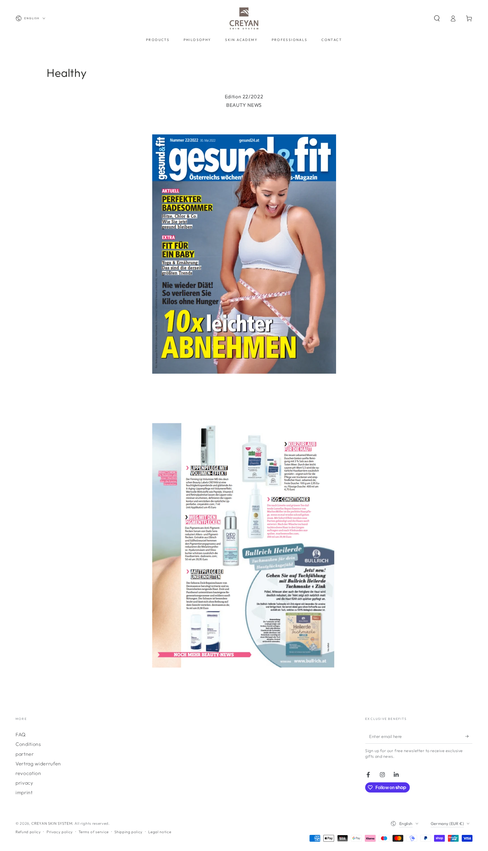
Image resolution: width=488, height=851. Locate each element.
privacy (24, 783)
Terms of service (94, 832)
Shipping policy (128, 832)
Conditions (28, 744)
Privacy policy (60, 832)
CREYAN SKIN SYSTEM (51, 823)
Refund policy (28, 832)
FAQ (21, 734)
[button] (437, 18)
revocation (28, 773)
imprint (24, 792)
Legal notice (159, 832)
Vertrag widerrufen (38, 763)
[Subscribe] (468, 736)
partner (25, 754)
